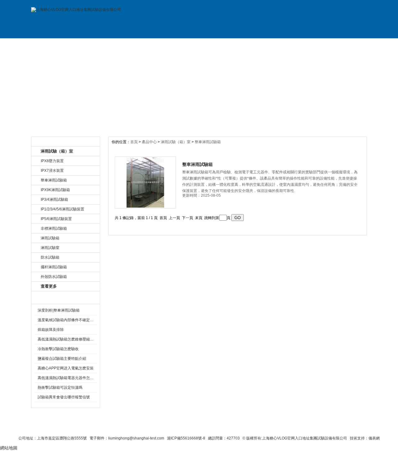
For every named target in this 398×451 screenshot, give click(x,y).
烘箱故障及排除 (51, 329)
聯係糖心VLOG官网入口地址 (184, 427)
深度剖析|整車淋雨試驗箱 (59, 310)
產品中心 (150, 142)
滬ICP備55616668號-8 (186, 438)
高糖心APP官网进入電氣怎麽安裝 (66, 368)
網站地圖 (248, 427)
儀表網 (374, 438)
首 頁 (52, 44)
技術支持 (262, 44)
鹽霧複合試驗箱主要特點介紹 (62, 358)
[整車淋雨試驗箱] (145, 182)
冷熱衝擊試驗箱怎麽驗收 (58, 349)
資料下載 (220, 44)
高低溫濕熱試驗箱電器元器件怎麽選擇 (69, 378)
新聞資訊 (178, 44)
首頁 (134, 142)
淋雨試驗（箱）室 (176, 142)
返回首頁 (272, 427)
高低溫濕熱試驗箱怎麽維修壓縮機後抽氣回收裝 (77, 339)
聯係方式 (304, 44)
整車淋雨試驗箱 (208, 142)
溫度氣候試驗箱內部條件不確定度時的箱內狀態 (77, 320)
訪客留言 (346, 44)
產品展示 (136, 44)
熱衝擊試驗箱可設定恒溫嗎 (60, 387)
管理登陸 (296, 427)
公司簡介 (94, 44)
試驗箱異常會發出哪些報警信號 (64, 397)
